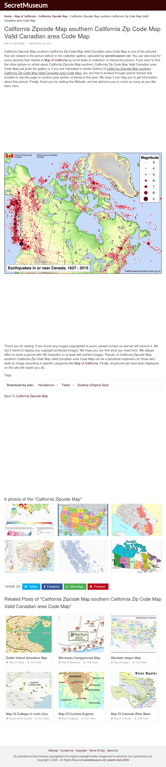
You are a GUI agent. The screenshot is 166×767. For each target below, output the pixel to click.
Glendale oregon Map (126, 658)
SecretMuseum (26, 5)
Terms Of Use (97, 750)
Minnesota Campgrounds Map (79, 658)
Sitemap (53, 750)
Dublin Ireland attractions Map (26, 658)
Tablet (66, 385)
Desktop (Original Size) (93, 385)
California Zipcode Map (32, 396)
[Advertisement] (83, 121)
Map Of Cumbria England (76, 714)
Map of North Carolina (20, 718)
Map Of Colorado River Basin (131, 714)
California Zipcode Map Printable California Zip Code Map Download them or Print (107, 569)
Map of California (14, 43)
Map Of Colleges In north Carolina (29, 714)
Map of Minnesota (71, 662)
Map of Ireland (16, 662)
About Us (112, 750)
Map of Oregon (121, 662)
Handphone (46, 385)
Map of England (70, 718)
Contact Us (66, 750)
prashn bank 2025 (118, 760)
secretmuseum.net (118, 55)
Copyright (81, 750)
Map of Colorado (122, 718)
